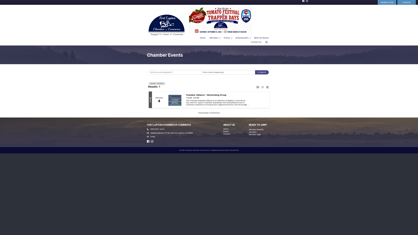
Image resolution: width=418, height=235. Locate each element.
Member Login (255, 134)
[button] (387, 2)
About (225, 129)
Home (203, 38)
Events (227, 38)
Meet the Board (261, 38)
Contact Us (256, 42)
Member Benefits (256, 129)
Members (214, 38)
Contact (226, 134)
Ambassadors (242, 38)
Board (225, 131)
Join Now (252, 132)
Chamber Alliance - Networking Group (206, 95)
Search (263, 72)
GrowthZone (214, 113)
